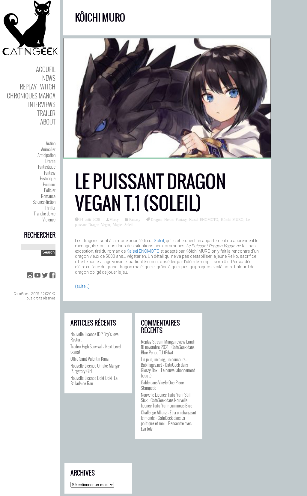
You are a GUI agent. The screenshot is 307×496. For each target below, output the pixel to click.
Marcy (114, 219)
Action (50, 143)
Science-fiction (44, 201)
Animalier (48, 149)
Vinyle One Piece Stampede (162, 385)
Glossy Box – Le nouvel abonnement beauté (168, 373)
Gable (145, 382)
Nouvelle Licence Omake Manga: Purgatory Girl (95, 368)
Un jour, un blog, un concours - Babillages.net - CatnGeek (164, 362)
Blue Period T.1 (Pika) (157, 352)
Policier (49, 190)
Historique (47, 178)
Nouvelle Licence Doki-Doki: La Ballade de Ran (94, 380)
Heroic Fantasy (175, 219)
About (47, 121)
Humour (49, 184)
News (48, 78)
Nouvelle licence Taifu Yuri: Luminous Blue (166, 403)
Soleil (128, 224)
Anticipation (46, 155)
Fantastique (46, 166)
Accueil (45, 69)
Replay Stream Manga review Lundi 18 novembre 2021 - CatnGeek (168, 344)
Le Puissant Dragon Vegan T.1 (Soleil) (150, 192)
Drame (50, 161)
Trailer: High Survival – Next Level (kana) (95, 349)
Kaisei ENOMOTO (203, 219)
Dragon (156, 219)
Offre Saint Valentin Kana (89, 358)
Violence (49, 219)
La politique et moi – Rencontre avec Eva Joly (166, 423)
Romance (48, 196)
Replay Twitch (37, 86)
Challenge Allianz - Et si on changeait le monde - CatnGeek (168, 415)
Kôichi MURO (232, 219)
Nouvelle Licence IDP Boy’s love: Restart (94, 337)
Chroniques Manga (31, 95)
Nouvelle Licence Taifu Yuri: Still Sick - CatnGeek (165, 397)
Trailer (46, 113)
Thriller (50, 207)
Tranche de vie (44, 213)
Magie (117, 224)
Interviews (41, 104)
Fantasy (49, 172)
